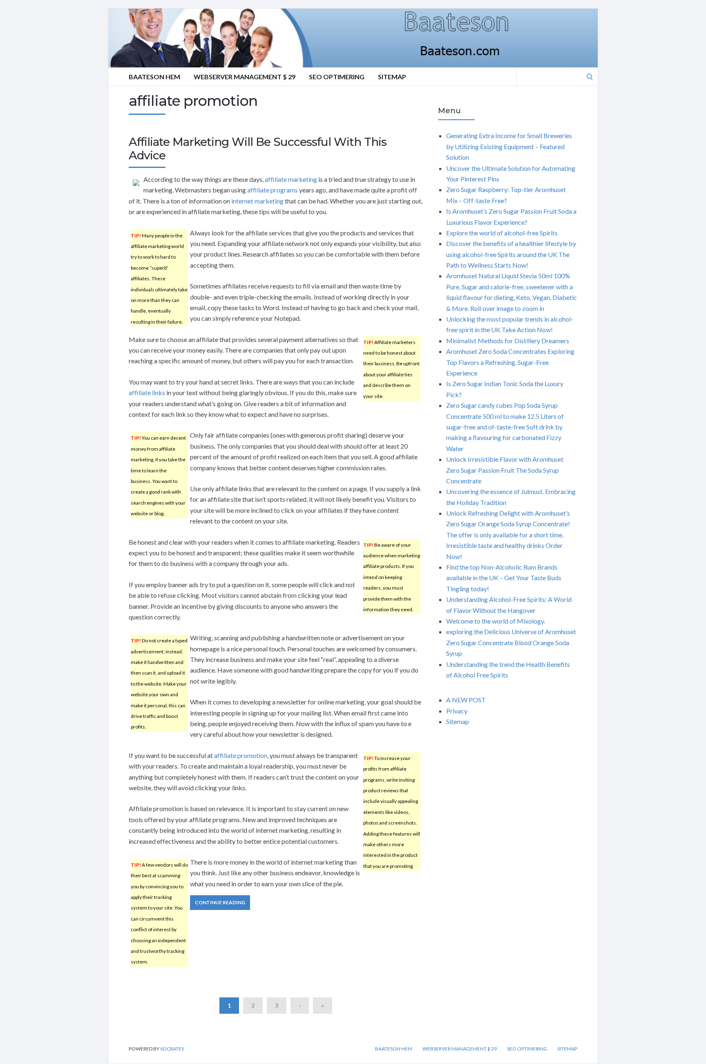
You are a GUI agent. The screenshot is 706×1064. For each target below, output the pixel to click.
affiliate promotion (240, 755)
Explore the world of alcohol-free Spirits (502, 233)
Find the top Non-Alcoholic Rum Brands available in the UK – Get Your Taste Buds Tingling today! (503, 577)
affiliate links (147, 392)
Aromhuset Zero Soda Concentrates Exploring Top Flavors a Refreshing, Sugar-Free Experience (510, 362)
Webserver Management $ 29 (244, 76)
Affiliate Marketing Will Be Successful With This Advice (258, 149)
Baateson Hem (154, 76)
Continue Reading (220, 902)
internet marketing (257, 201)
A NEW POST (466, 700)
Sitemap (392, 76)
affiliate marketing (291, 179)
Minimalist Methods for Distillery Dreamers (507, 340)
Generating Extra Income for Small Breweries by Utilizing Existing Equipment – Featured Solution (509, 146)
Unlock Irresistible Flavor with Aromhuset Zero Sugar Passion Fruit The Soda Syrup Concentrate (504, 470)
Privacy (456, 711)
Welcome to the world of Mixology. (495, 621)
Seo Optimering (336, 76)
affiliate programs (272, 190)
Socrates (172, 1049)
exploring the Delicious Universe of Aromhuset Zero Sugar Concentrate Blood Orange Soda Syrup (511, 642)
